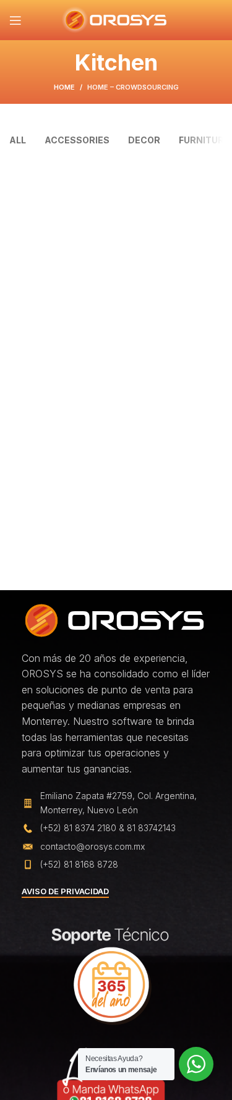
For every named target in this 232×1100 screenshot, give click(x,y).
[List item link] (116, 828)
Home (64, 87)
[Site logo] (116, 19)
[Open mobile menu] (15, 20)
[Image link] (114, 619)
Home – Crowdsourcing (133, 87)
